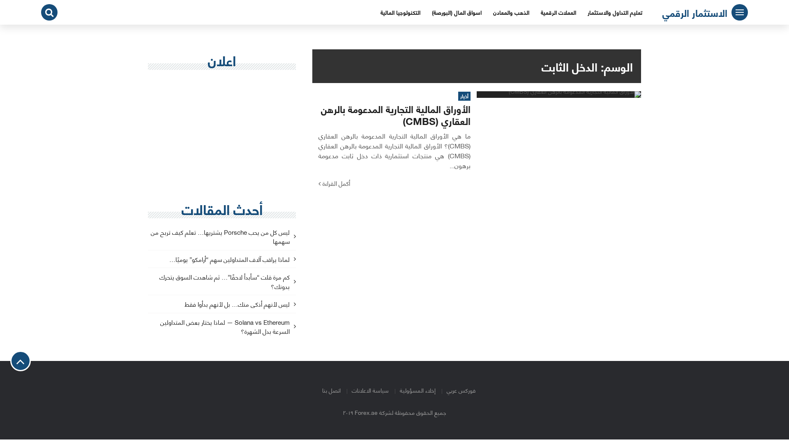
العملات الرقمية (558, 12)
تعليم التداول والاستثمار (615, 12)
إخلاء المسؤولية (418, 390)
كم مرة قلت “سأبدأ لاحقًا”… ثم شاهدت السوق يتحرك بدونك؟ (224, 282)
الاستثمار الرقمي (694, 12)
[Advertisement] (222, 136)
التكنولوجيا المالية (400, 12)
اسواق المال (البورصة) (457, 12)
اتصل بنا (331, 390)
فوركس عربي (461, 390)
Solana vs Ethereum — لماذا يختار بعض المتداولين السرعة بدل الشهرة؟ (225, 327)
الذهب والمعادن (511, 12)
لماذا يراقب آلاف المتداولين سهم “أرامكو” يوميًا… (229, 259)
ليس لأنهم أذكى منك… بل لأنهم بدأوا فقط (237, 304)
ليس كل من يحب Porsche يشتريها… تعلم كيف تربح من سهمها (220, 237)
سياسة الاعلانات (370, 390)
